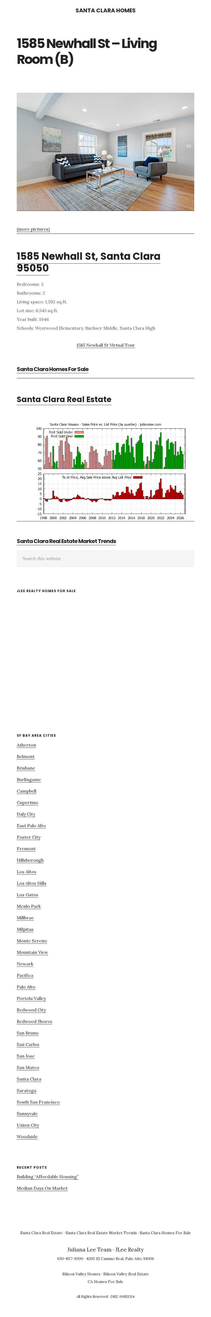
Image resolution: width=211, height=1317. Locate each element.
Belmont (26, 756)
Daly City (26, 814)
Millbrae (25, 917)
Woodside (27, 1136)
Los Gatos (27, 894)
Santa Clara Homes (106, 10)
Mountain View (32, 952)
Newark (25, 963)
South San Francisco (38, 1102)
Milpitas (25, 929)
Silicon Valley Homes (81, 1273)
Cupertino (27, 802)
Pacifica (25, 975)
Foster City (28, 837)
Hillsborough (30, 860)
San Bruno (27, 1033)
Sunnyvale (27, 1113)
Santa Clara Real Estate (64, 399)
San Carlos (28, 1044)
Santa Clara (29, 1079)
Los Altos (26, 871)
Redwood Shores (34, 1021)
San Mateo (28, 1067)
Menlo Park (29, 906)
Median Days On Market (42, 1188)
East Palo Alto (31, 825)
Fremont (26, 848)
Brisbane (26, 768)
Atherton (26, 745)
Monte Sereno (32, 940)
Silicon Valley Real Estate (126, 1273)
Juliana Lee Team (89, 1249)
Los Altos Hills (31, 883)
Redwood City (31, 1010)
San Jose (26, 1056)
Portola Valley (31, 998)
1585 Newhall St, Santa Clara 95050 (88, 262)
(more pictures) (33, 229)
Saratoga (26, 1090)
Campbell (26, 791)
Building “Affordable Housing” (48, 1176)
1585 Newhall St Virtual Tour (105, 345)
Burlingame (29, 779)
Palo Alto (26, 987)
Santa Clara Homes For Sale (52, 369)
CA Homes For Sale (105, 1281)
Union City (28, 1125)
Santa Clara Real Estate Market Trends (66, 541)
